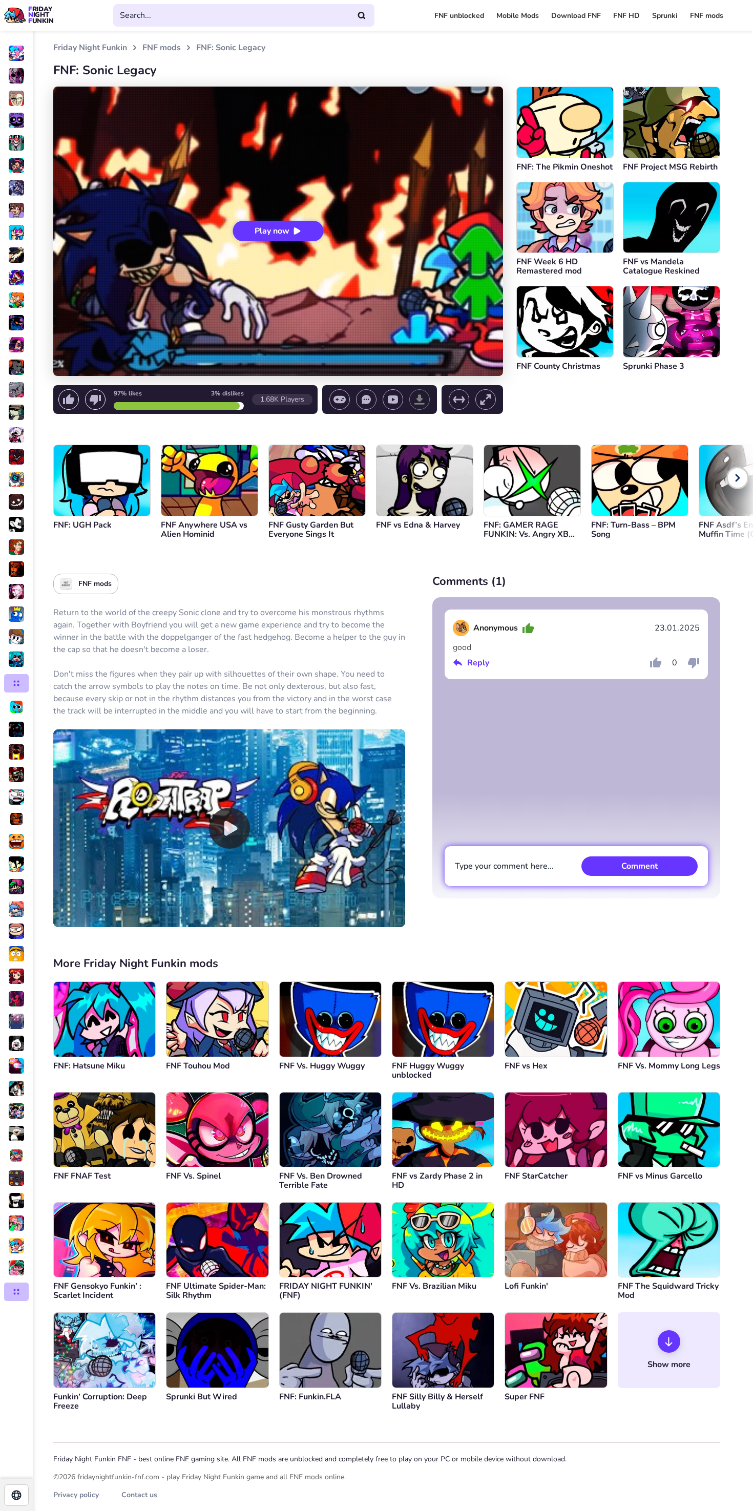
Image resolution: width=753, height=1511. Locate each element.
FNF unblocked (459, 15)
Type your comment (504, 866)
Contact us (139, 1495)
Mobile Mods (517, 15)
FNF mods (706, 15)
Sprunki (665, 15)
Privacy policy (76, 1495)
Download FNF (576, 15)
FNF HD (626, 15)
